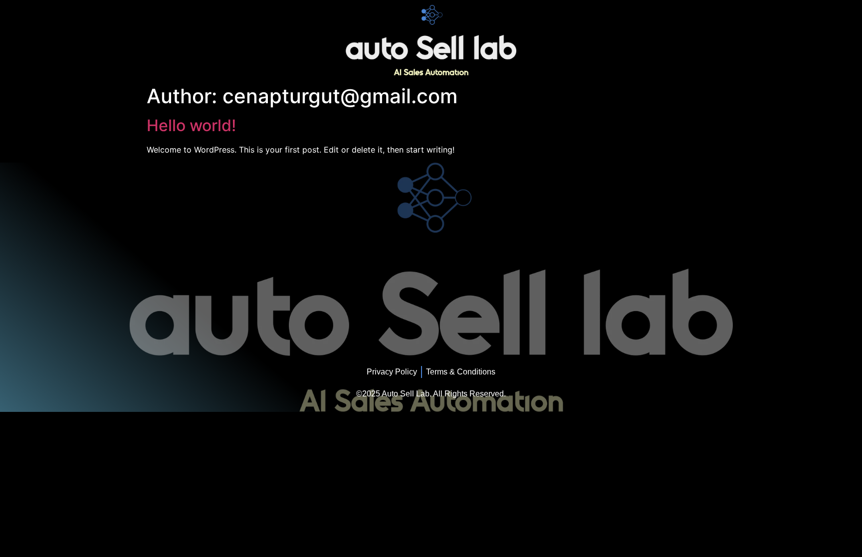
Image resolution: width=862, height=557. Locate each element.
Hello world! (191, 125)
